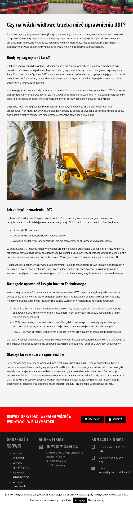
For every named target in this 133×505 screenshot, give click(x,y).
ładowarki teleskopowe (25, 317)
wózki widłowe (71, 90)
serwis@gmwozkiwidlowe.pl (114, 472)
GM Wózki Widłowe (31, 375)
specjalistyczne (100, 308)
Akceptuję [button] (80, 500)
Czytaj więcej (96, 500)
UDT (26, 248)
